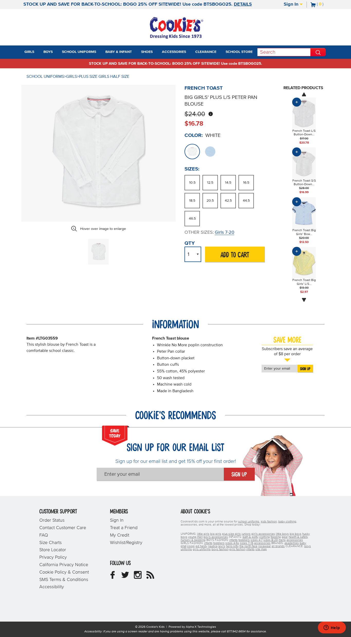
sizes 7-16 (246, 543)
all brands (278, 546)
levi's (221, 546)
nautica (212, 546)
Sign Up (305, 369)
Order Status (51, 520)
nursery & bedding (193, 540)
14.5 (228, 182)
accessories (295, 540)
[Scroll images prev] (304, 94)
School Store (239, 52)
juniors (246, 534)
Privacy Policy (53, 557)
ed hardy (201, 546)
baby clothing (287, 521)
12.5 (210, 182)
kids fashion (269, 521)
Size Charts (50, 542)
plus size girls (231, 534)
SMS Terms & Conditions (63, 579)
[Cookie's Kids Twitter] (125, 577)
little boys (282, 534)
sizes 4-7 (257, 540)
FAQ (43, 535)
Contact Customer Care (62, 528)
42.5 (228, 200)
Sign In (292, 4)
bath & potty (250, 537)
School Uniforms (45, 76)
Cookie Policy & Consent (64, 572)
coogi (191, 546)
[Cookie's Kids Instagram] (138, 577)
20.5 (210, 200)
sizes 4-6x (232, 543)
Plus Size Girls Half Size (104, 76)
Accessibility (51, 587)
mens (282, 540)
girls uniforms (202, 549)
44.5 (246, 200)
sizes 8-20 (270, 540)
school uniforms (248, 521)
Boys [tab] (48, 52)
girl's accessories (263, 534)
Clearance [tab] (205, 52)
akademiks (291, 543)
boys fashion (219, 549)
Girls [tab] (29, 52)
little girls (203, 534)
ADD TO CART (234, 255)
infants (233, 540)
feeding (276, 537)
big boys (295, 534)
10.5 (192, 182)
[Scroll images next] (304, 300)
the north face (248, 546)
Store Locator (52, 550)
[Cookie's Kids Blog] (150, 577)
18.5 (192, 200)
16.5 (246, 182)
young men (195, 537)
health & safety (298, 537)
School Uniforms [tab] (79, 52)
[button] (39, 52)
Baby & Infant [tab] (118, 52)
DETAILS (243, 4)
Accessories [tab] (174, 52)
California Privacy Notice (63, 565)
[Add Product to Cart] (296, 102)
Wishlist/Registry (126, 542)
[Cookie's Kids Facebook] (112, 577)
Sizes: (191, 169)
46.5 (192, 218)
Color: (193, 135)
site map (261, 549)
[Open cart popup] (326, 5)
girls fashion (237, 549)
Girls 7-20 (224, 232)
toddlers (244, 540)
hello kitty (232, 546)
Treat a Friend (123, 528)
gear (285, 537)
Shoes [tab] (147, 52)
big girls (215, 534)
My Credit (119, 535)
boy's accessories (216, 537)
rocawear (264, 546)
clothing (264, 537)
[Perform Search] (318, 52)
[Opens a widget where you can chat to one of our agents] (332, 628)
